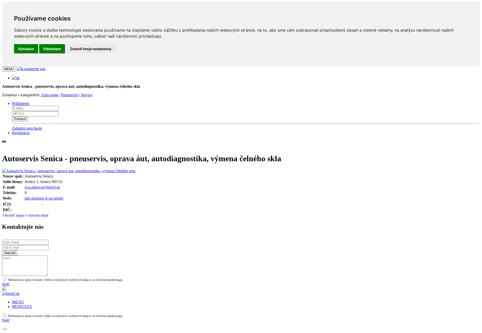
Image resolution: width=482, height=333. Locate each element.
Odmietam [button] (52, 49)
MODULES (22, 306)
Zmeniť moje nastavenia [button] (90, 49)
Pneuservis (69, 95)
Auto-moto (49, 95)
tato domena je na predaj (44, 198)
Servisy (87, 95)
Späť (6, 284)
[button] (16, 78)
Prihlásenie (20, 103)
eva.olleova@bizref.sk (42, 187)
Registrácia (21, 133)
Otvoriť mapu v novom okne (25, 215)
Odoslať (10, 253)
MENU (18, 302)
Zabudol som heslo (27, 128)
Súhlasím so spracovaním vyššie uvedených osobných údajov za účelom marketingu (65, 280)
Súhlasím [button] (26, 49)
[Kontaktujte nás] (31, 69)
